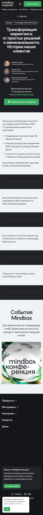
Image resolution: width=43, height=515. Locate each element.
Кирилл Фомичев (17, 62)
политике (18, 504)
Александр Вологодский (19, 78)
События (23, 16)
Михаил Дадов (16, 69)
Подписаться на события (23, 101)
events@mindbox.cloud (22, 94)
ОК (7, 509)
